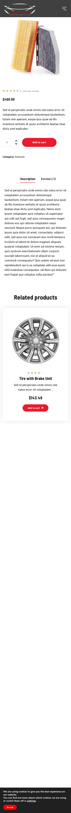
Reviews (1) (48, 179)
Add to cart (39, 142)
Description (27, 179)
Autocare (20, 156)
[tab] (27, 178)
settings (31, 801)
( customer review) (29, 91)
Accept (10, 807)
